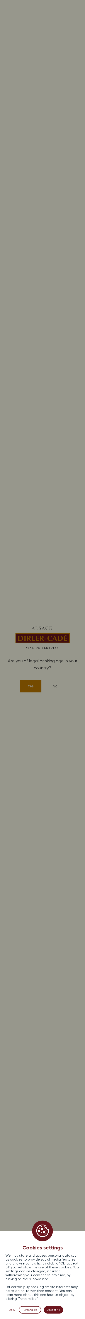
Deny (12, 1309)
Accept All (53, 1309)
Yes (31, 686)
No (55, 686)
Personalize (30, 1309)
